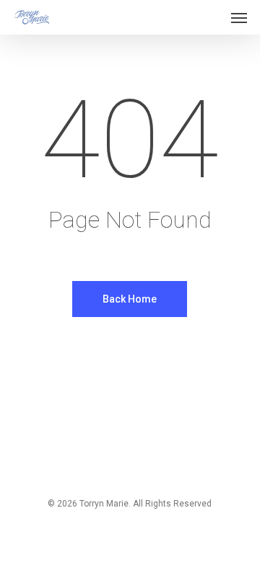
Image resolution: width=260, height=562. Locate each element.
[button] (239, 17)
